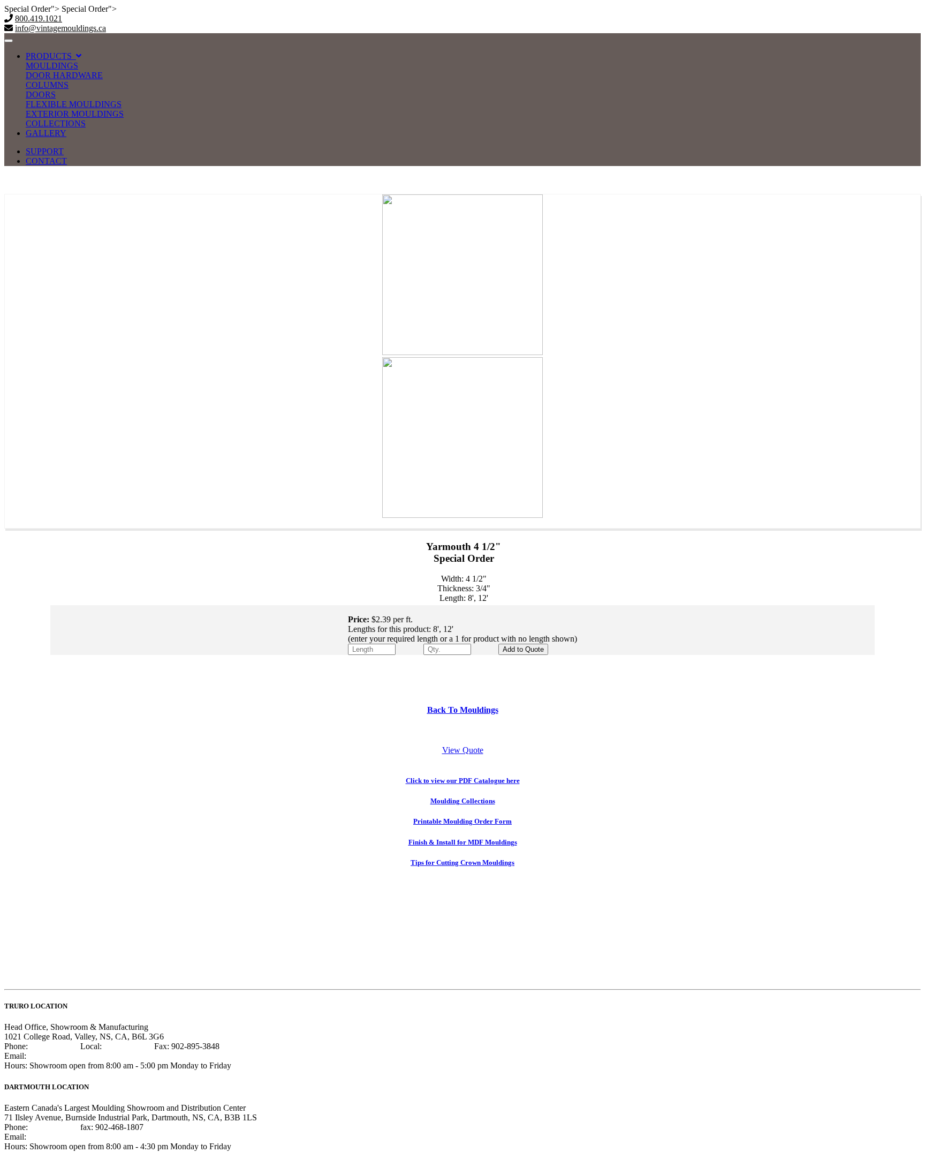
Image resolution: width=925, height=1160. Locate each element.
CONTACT (46, 160)
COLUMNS (47, 84)
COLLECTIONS (56, 123)
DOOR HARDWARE (64, 75)
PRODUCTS (51, 56)
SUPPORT (45, 151)
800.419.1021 (38, 18)
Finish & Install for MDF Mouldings (462, 842)
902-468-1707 (54, 1127)
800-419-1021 (54, 1046)
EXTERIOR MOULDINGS (75, 113)
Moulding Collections (462, 801)
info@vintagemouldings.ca (60, 28)
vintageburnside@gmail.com (76, 1136)
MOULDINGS (52, 65)
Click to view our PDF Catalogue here (463, 781)
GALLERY (46, 133)
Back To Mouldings (462, 709)
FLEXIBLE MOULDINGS (74, 104)
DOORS (41, 94)
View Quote (462, 750)
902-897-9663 (128, 1046)
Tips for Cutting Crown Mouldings (462, 862)
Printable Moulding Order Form (462, 821)
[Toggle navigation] (8, 40)
